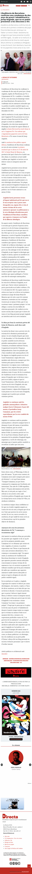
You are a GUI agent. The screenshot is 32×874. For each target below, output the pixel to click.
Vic (21, 662)
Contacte (7, 846)
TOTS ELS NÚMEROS (16, 739)
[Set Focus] (29, 5)
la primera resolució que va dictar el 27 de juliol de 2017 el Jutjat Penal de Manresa (15, 149)
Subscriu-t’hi (8, 840)
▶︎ (30, 765)
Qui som (7, 836)
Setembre (4, 654)
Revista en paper (9, 844)
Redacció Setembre (10, 77)
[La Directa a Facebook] (21, 2)
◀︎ (2, 765)
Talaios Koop (19, 871)
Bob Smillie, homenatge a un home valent (15, 686)
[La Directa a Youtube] (27, 2)
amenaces (5, 658)
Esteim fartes (16, 769)
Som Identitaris (14, 662)
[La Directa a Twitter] (24, 2)
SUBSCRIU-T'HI (18, 5)
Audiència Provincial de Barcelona (19, 658)
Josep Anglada (8, 660)
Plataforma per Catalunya (20, 660)
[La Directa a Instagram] (30, 2)
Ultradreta (5, 10)
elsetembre (5, 79)
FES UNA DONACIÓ (24, 5)
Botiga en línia (9, 842)
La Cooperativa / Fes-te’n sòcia (13, 838)
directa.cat (4, 1)
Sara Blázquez (27, 73)
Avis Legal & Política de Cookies (14, 848)
